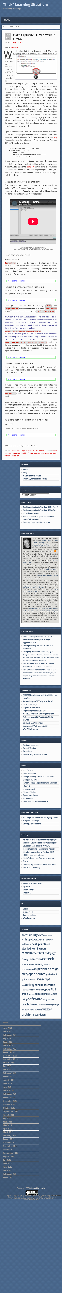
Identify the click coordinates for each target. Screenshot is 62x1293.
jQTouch (26, 886)
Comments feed (29, 915)
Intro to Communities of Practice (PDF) (38, 852)
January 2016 (9, 1052)
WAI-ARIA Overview (30, 729)
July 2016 (7, 1038)
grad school (51, 974)
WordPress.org (29, 918)
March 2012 (8, 1170)
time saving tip (15, 47)
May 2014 (7, 1083)
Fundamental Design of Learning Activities (40, 783)
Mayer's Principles (30, 792)
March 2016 (8, 1045)
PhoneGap (27, 893)
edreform (36, 959)
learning (28, 984)
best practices (40, 944)
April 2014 (7, 1087)
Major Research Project (32, 476)
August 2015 (8, 1062)
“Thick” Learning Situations (25, 4)
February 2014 (9, 1094)
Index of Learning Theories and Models (39, 849)
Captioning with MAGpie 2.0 (34, 711)
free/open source (33, 974)
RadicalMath (28, 751)
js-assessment (29, 789)
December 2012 (10, 1142)
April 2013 (7, 1128)
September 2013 (10, 1111)
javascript (45, 453)
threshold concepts (47, 1004)
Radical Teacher (29, 748)
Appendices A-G (29, 642)
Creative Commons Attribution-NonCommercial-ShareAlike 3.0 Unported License (32, 1196)
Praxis (25, 861)
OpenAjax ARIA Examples (33, 723)
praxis (25, 993)
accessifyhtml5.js (30, 704)
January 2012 (9, 1177)
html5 (23, 453)
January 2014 (9, 1097)
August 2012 (8, 1156)
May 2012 (7, 1163)
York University (51, 569)
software (52, 453)
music (51, 985)
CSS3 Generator (29, 773)
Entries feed (28, 912)
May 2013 (7, 1125)
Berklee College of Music (41, 545)
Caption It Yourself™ (31, 707)
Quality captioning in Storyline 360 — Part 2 (40, 507)
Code (14, 450)
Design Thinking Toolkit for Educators (38, 776)
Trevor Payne (46, 541)
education (27, 964)
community (29, 953)
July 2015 (7, 1066)
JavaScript (21, 450)
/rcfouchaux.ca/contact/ (32, 1199)
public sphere (42, 993)
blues (43, 948)
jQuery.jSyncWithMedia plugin (35, 479)
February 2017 (9, 1035)
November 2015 (10, 1059)
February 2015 (9, 1073)
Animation (47, 935)
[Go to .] (32, 1194)
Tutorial (41, 450)
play (47, 989)
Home (7, 20)
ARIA (39, 939)
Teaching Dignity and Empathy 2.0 (36, 522)
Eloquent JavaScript (31, 820)
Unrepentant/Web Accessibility (35, 726)
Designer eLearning (30, 745)
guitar (25, 979)
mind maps (41, 985)
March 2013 (8, 1132)
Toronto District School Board (47, 576)
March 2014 (8, 1090)
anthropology (29, 939)
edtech (48, 958)
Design (25, 959)
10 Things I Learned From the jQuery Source (40, 817)
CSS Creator (28, 770)
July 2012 (7, 1160)
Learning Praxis (32, 450)
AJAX (40, 935)
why (55, 137)
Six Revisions (28, 798)
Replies (15, 456)
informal (31, 979)
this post (30, 167)
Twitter (38, 1009)
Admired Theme (56, 1196)
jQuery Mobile (28, 890)
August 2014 (8, 1080)
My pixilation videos (31, 513)
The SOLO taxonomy (31, 867)
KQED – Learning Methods (33, 855)
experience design (46, 969)
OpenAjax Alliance (30, 795)
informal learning (33, 453)
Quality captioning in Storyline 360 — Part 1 (40, 510)
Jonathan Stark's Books (32, 883)
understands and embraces (33, 587)
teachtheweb (30, 1004)
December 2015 (10, 1055)
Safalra (42, 1188)
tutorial (7, 456)
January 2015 (9, 1076)
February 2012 (9, 1174)
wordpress (41, 1014)
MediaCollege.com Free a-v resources (38, 858)
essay (47, 964)
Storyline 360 (48, 999)
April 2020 (7, 1028)
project (31, 994)
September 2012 (10, 1153)
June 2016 (7, 1042)
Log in (25, 909)
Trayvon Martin (29, 1010)
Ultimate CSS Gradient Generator (36, 801)
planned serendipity (37, 989)
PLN (53, 989)
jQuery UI (26, 786)
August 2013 (8, 1115)
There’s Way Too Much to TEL (35, 754)
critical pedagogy (46, 953)
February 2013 (9, 1135)
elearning (16, 453)
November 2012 (10, 1146)
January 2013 (9, 1139)
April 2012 (7, 1167)
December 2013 (10, 1101)
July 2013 (7, 1118)
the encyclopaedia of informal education (39, 864)
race (51, 994)
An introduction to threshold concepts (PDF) (40, 840)
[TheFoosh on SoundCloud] (55, 551)
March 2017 (8, 1031)
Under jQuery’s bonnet (32, 824)
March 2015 (8, 1069)
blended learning (31, 948)
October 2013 (9, 1108)
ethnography (28, 969)
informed (33, 1188)
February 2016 (9, 1048)
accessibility (30, 935)
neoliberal (25, 990)
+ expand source (16, 281)
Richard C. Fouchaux (32, 1195)
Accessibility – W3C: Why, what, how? (38, 701)
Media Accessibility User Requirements (38, 714)
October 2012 (9, 1149)
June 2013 (7, 1121)
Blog (25, 472)
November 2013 (10, 1104)
